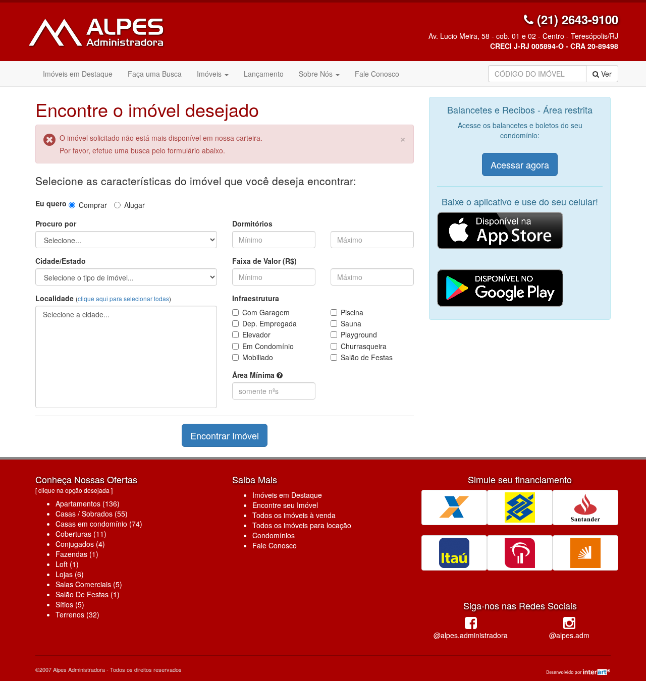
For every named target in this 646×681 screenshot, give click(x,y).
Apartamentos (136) (88, 503)
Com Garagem (266, 312)
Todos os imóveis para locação (301, 525)
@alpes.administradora (471, 635)
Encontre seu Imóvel (285, 505)
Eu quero (51, 203)
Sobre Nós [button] (317, 74)
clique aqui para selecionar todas (123, 298)
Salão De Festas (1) (88, 594)
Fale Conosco (377, 74)
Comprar (93, 205)
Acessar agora (520, 164)
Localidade (103, 298)
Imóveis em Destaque (78, 74)
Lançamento (264, 74)
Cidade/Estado (60, 261)
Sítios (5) (70, 604)
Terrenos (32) (77, 614)
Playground (359, 334)
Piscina (352, 312)
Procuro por (55, 223)
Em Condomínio (268, 346)
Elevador (256, 334)
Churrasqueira (364, 346)
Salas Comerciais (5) (89, 584)
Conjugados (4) (80, 544)
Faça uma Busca (155, 74)
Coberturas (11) (81, 534)
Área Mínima (254, 375)
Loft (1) (67, 564)
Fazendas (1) (77, 554)
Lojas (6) (70, 574)
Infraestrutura (255, 298)
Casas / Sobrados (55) (92, 513)
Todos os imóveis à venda (294, 515)
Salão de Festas (367, 357)
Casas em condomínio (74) (99, 524)
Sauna (351, 323)
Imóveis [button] (210, 74)
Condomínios (273, 535)
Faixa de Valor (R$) (264, 261)
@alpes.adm (569, 635)
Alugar (134, 205)
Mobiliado (257, 357)
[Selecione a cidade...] (126, 314)
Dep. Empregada (269, 323)
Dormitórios (252, 223)
